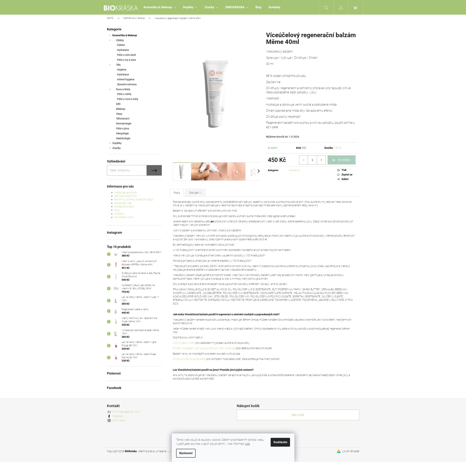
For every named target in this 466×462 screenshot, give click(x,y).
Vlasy (119, 113)
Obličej (120, 40)
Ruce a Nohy (123, 89)
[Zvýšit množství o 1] (321, 160)
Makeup (120, 108)
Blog (116, 210)
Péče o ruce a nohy (127, 99)
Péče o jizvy (122, 128)
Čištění (121, 45)
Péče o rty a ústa (126, 59)
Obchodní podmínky (125, 195)
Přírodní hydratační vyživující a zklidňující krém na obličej (204, 348)
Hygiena (121, 69)
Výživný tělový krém (184, 342)
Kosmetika (294, 170)
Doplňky (117, 143)
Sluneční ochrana (127, 84)
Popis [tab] (177, 192)
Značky (116, 148)
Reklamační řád (122, 203)
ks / (298, 415)
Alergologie (122, 133)
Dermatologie (123, 123)
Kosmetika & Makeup (124, 35)
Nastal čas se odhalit (125, 192)
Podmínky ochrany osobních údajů (133, 199)
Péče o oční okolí (126, 54)
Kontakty (119, 213)
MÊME (337, 147)
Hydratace (123, 49)
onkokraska (118, 420)
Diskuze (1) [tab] (195, 192)
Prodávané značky (124, 206)
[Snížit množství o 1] (303, 160)
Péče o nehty (124, 94)
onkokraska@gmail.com (126, 411)
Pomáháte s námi (124, 217)
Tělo (118, 64)
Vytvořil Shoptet (350, 451)
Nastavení (185, 453)
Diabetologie (123, 138)
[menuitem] (159, 7)
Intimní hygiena (125, 79)
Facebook (117, 416)
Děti (118, 103)
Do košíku (344, 159)
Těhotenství (122, 118)
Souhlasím (280, 442)
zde (247, 444)
